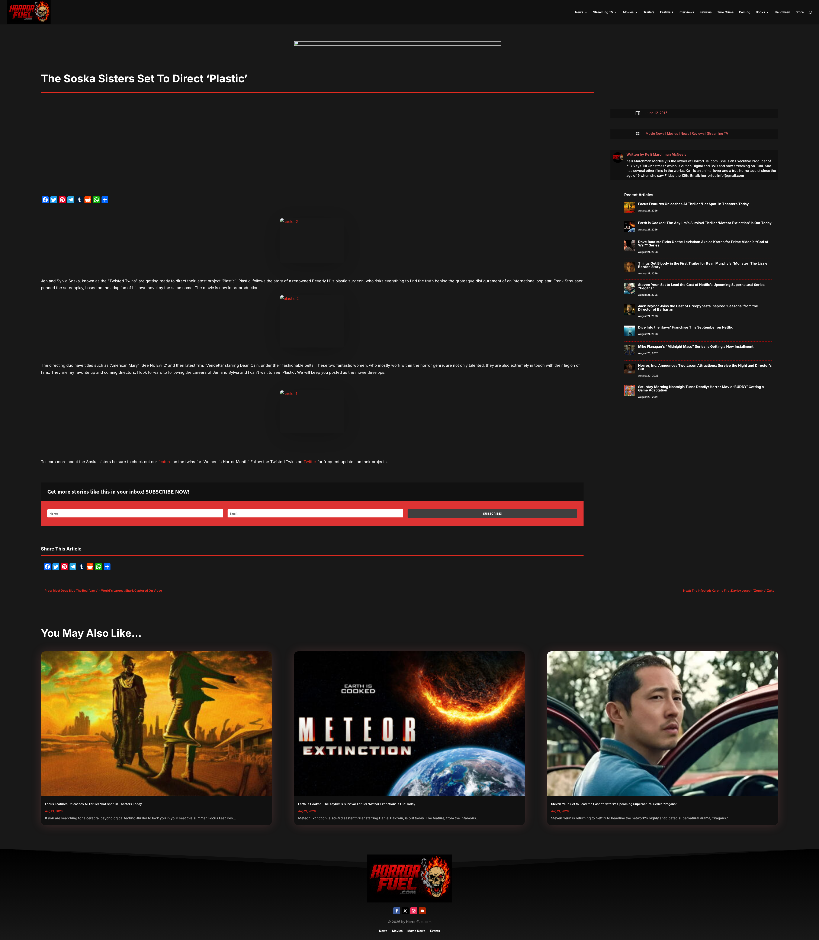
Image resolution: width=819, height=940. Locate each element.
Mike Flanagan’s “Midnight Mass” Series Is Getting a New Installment (696, 346)
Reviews (706, 12)
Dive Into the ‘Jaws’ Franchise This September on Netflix (685, 327)
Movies (628, 12)
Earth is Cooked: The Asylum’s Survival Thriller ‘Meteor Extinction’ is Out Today (705, 223)
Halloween (782, 12)
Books (760, 12)
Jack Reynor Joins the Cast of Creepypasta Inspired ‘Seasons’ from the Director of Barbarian (698, 307)
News (579, 12)
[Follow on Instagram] (413, 910)
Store (800, 12)
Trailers (649, 12)
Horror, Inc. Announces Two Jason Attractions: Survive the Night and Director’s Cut (705, 367)
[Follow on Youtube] (422, 910)
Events (435, 931)
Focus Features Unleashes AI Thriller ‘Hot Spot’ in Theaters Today (693, 204)
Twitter (309, 461)
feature (164, 461)
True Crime (725, 12)
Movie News (655, 134)
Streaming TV (603, 12)
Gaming (744, 12)
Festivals (666, 12)
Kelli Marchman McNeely (666, 154)
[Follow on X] (405, 910)
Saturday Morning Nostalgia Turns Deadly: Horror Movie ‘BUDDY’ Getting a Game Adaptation (701, 388)
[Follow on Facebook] (396, 910)
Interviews (686, 12)
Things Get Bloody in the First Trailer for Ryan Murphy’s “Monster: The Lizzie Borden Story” (702, 265)
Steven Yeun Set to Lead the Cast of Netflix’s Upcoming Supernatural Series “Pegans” (701, 286)
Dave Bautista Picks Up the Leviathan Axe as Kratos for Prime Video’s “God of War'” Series (703, 243)
